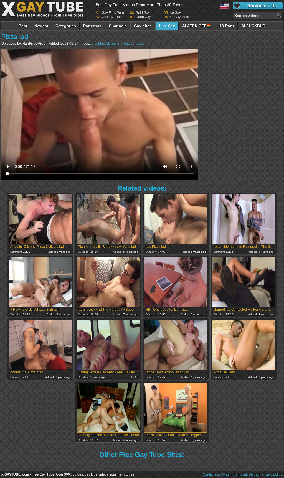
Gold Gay (143, 13)
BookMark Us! (258, 5)
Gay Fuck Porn (113, 13)
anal (94, 43)
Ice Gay (175, 13)
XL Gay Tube (179, 17)
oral (120, 43)
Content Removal (233, 474)
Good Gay (143, 17)
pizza (140, 43)
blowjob (104, 43)
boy (113, 43)
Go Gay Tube (112, 17)
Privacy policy (271, 474)
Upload (254, 474)
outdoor (130, 43)
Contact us (211, 474)
